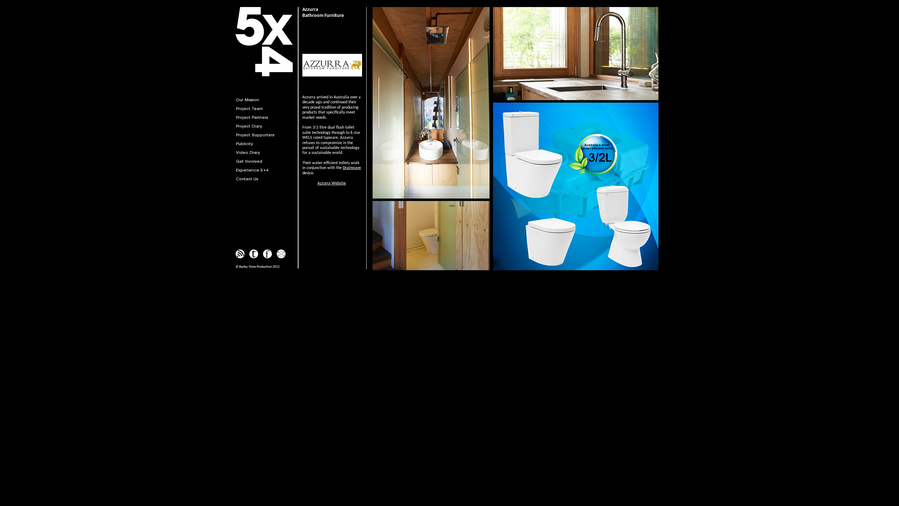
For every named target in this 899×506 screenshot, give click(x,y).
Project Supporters (255, 134)
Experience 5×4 (252, 170)
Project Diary (249, 126)
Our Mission (247, 99)
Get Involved (249, 161)
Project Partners (252, 117)
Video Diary (248, 152)
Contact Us (247, 178)
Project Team (249, 108)
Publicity (244, 143)
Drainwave (352, 168)
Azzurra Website (331, 183)
